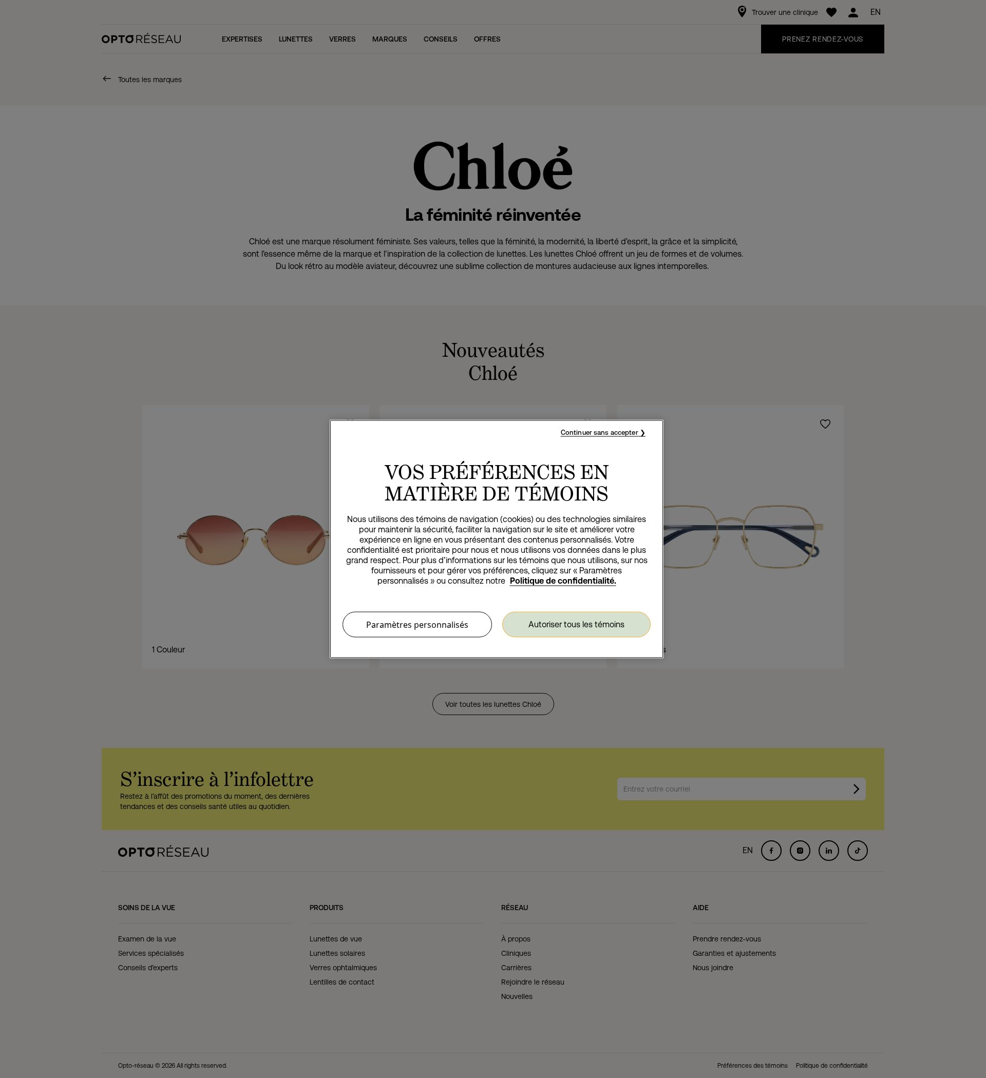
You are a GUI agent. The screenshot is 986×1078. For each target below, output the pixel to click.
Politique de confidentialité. (563, 581)
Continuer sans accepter (599, 432)
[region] (496, 539)
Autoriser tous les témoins (576, 624)
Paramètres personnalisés (417, 624)
